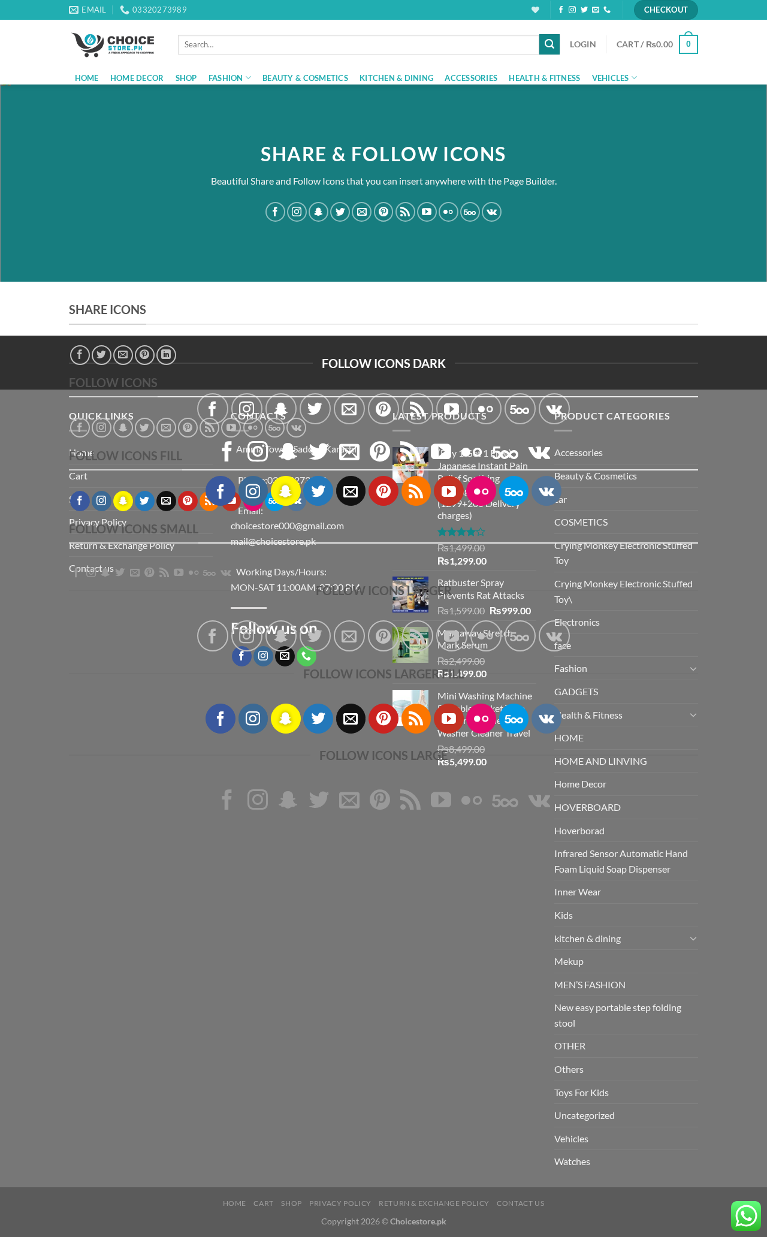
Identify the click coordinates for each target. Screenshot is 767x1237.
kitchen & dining (396, 78)
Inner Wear (577, 891)
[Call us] (607, 10)
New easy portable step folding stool (617, 1014)
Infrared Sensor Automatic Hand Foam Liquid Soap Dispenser (621, 860)
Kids (563, 915)
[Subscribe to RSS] (405, 212)
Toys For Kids (581, 1092)
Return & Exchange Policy (434, 1203)
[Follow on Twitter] (584, 10)
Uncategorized (584, 1115)
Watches (572, 1161)
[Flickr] (448, 212)
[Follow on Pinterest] (384, 212)
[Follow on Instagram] (572, 10)
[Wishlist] (535, 9)
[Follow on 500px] (470, 212)
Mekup (569, 961)
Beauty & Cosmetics (305, 78)
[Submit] (549, 44)
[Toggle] (693, 938)
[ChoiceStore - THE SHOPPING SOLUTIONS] (114, 44)
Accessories (471, 78)
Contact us (520, 1203)
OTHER (569, 1045)
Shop (186, 78)
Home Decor (137, 78)
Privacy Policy (340, 1203)
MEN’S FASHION (590, 984)
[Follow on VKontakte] (492, 212)
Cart (263, 1203)
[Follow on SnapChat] (318, 212)
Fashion (226, 78)
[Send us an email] (595, 10)
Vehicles (610, 78)
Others (569, 1069)
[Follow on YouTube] (427, 212)
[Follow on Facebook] (560, 10)
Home (87, 78)
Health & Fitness (544, 78)
